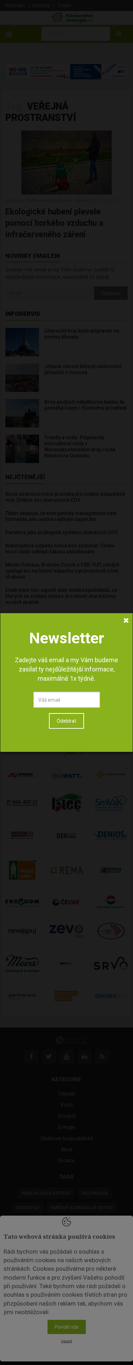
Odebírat (66, 721)
